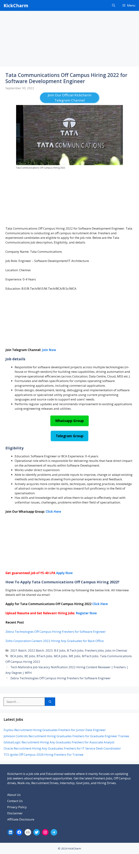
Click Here (100, 604)
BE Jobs (29, 656)
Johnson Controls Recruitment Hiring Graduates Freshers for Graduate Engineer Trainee (66, 736)
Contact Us (15, 801)
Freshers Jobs (94, 650)
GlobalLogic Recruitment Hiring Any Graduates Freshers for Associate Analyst (59, 742)
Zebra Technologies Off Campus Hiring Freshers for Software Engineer (55, 632)
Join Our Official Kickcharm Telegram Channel (69, 98)
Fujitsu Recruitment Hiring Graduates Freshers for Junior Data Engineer (55, 730)
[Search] (50, 701)
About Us (14, 795)
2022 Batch (36, 650)
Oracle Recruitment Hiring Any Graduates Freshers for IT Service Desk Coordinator (62, 748)
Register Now (86, 613)
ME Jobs (74, 656)
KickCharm (16, 5)
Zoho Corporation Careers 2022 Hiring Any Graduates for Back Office (54, 641)
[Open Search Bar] (113, 5)
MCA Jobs (60, 656)
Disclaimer (15, 813)
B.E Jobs (60, 650)
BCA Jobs (16, 656)
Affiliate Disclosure (20, 819)
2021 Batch (18, 650)
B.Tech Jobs (75, 650)
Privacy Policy (17, 807)
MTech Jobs (90, 656)
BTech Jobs (44, 656)
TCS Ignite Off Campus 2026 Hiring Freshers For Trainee (43, 754)
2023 (49, 650)
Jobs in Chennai (116, 650)
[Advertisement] (69, 39)
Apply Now (64, 573)
